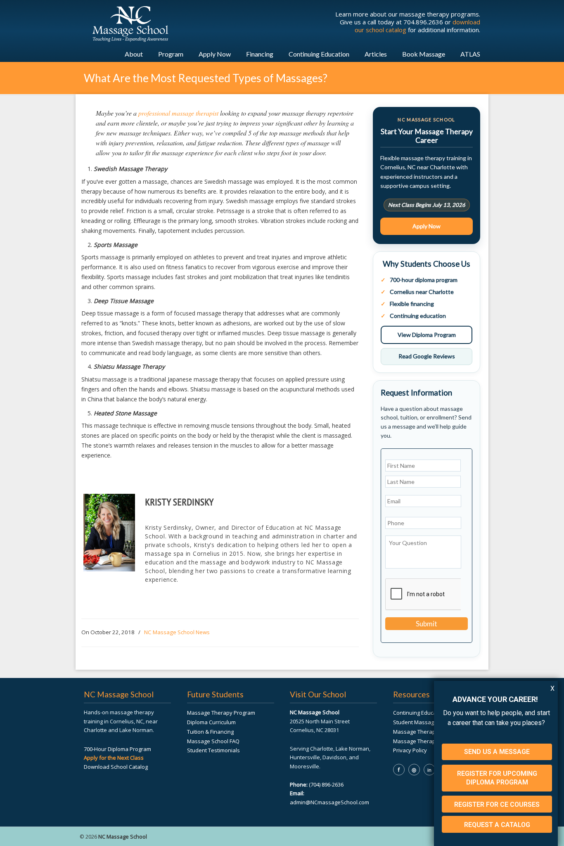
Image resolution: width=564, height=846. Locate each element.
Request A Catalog (497, 825)
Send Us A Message (497, 752)
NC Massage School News (177, 632)
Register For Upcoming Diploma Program (497, 778)
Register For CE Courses (497, 804)
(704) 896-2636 (326, 784)
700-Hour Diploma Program (117, 749)
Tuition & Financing (210, 731)
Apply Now (426, 226)
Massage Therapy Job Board (428, 741)
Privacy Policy (410, 750)
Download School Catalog (116, 766)
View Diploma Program (427, 334)
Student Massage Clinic (422, 722)
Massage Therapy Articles (425, 731)
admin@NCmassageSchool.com (329, 802)
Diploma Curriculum (211, 722)
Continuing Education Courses (430, 712)
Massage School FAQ (213, 741)
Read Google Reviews (426, 356)
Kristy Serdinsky (179, 501)
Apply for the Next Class (114, 757)
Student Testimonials (213, 750)
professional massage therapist (178, 113)
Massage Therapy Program (221, 712)
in (429, 770)
